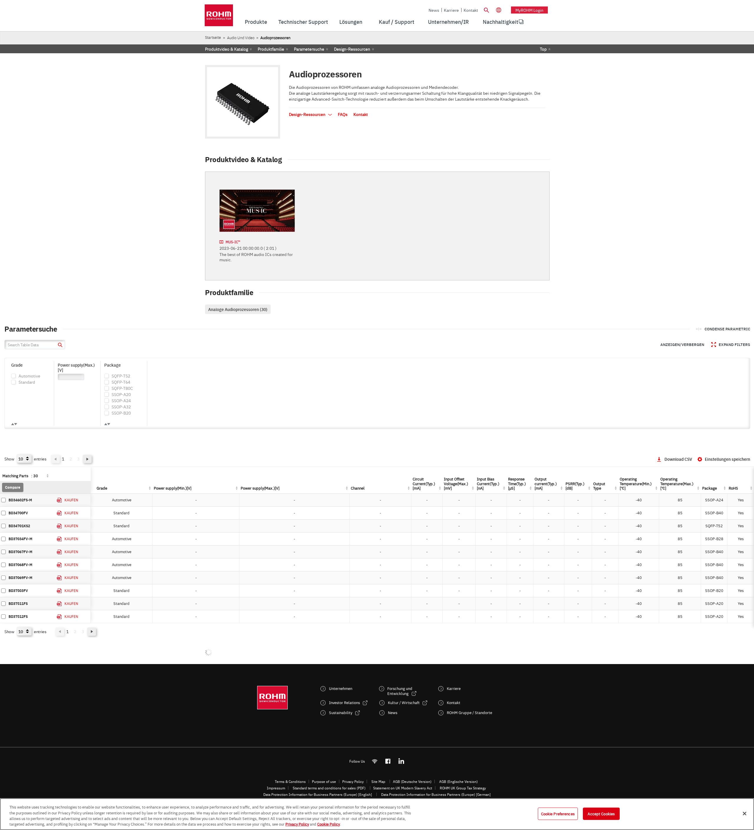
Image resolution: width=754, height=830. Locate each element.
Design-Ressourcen (352, 49)
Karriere (451, 10)
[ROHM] (219, 17)
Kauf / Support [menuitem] (396, 21)
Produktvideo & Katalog (226, 49)
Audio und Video (240, 37)
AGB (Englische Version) (458, 781)
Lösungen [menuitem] (350, 21)
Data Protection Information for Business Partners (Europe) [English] (317, 794)
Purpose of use (324, 781)
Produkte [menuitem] (256, 21)
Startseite (213, 37)
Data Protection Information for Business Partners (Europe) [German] (436, 794)
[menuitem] (500, 21)
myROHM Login (529, 10)
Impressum (276, 788)
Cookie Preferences (558, 813)
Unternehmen (340, 688)
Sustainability (340, 712)
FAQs (343, 114)
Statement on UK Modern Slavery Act (402, 788)
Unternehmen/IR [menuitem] (448, 21)
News (434, 10)
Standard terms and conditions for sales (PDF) (329, 788)
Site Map (378, 781)
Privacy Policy (353, 781)
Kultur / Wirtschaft (404, 702)
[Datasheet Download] (59, 500)
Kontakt (471, 10)
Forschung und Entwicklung (399, 691)
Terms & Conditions (290, 781)
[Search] (486, 9)
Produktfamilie (271, 49)
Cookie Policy (328, 823)
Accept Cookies (601, 813)
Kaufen (71, 500)
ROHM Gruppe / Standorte (469, 712)
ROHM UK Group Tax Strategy (463, 788)
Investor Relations (344, 702)
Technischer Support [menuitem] (303, 21)
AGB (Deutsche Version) (412, 781)
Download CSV (678, 459)
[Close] (744, 813)
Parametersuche (309, 49)
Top (543, 49)
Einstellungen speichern (727, 459)
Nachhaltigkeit (500, 21)
